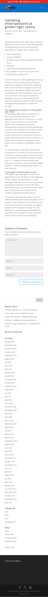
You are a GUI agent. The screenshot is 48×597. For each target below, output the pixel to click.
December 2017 (10, 458)
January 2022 (9, 376)
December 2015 (10, 489)
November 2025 (11, 349)
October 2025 (10, 352)
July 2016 (8, 479)
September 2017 (11, 465)
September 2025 (11, 355)
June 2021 (8, 396)
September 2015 (11, 499)
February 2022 (10, 372)
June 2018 (8, 448)
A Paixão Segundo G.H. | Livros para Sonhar (21, 310)
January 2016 (9, 485)
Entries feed (9, 534)
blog (6, 512)
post (6, 518)
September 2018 (11, 441)
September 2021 (11, 386)
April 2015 (8, 503)
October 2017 (10, 461)
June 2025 (8, 366)
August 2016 (9, 475)
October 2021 (10, 383)
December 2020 (10, 407)
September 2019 (11, 424)
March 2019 (9, 434)
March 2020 (9, 420)
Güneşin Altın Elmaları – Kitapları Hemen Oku (21, 317)
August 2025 (9, 359)
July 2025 (8, 362)
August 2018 (9, 444)
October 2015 (10, 496)
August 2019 (9, 427)
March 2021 (9, 403)
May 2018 (8, 451)
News (7, 515)
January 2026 (9, 342)
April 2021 (8, 400)
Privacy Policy (10, 547)
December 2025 (10, 345)
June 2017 (8, 468)
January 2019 (9, 438)
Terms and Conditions (13, 561)
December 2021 (10, 379)
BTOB (9, 31)
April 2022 (8, 369)
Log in (7, 531)
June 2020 (8, 414)
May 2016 (8, 482)
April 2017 (8, 472)
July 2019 (8, 431)
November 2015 (11, 492)
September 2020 (11, 410)
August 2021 (9, 390)
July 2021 (8, 393)
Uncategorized (29, 31)
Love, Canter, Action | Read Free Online (19, 313)
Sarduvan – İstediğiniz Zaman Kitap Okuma (20, 320)
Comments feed (11, 538)
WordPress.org (10, 541)
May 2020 (8, 417)
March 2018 (9, 455)
